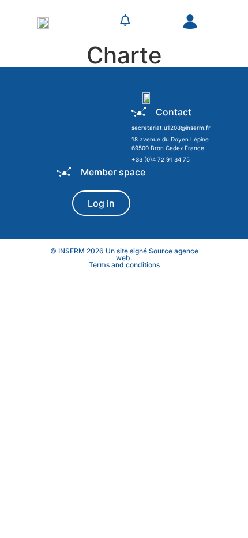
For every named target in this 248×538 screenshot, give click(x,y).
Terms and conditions (124, 264)
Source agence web (157, 254)
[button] (97, 22)
